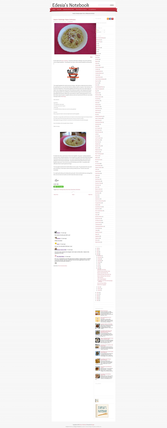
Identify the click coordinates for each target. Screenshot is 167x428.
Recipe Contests (98, 189)
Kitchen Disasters (98, 132)
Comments (99, 32)
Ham (96, 114)
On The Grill (97, 163)
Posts (98, 30)
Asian (96, 43)
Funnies (96, 102)
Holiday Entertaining (99, 116)
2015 (98, 251)
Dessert (96, 83)
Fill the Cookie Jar (98, 96)
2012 (98, 292)
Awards (96, 45)
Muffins (96, 157)
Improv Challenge (64, 60)
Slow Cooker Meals (98, 210)
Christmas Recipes (98, 67)
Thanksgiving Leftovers (99, 226)
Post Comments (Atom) (62, 265)
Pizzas (96, 177)
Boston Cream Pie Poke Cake (102, 272)
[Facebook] (110, 19)
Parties (96, 169)
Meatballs (97, 143)
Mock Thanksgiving (98, 153)
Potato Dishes (97, 181)
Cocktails (97, 69)
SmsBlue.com (98, 426)
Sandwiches (97, 198)
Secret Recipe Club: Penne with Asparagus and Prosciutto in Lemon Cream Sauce (106, 331)
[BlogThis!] (55, 184)
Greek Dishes (97, 108)
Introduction (97, 124)
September (100, 260)
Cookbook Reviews (98, 73)
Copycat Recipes (98, 77)
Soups (96, 214)
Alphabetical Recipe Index (68, 9)
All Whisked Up (98, 39)
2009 (98, 297)
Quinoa (96, 187)
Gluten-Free (97, 106)
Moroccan (97, 155)
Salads (96, 197)
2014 (98, 253)
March (99, 287)
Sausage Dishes (98, 202)
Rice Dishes (97, 193)
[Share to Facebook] (57, 184)
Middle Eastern (98, 149)
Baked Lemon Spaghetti (101, 284)
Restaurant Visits (98, 191)
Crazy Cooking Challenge (100, 79)
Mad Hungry (63, 96)
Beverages (97, 53)
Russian (96, 195)
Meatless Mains (98, 145)
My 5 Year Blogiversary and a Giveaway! (106, 318)
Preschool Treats (98, 183)
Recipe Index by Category (81, 9)
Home (54, 9)
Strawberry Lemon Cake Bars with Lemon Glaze (107, 345)
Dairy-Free (97, 81)
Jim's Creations (98, 128)
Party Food (97, 171)
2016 (98, 250)
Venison (96, 240)
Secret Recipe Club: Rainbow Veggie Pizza (106, 374)
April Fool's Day (98, 41)
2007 (97, 300)
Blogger (92, 424)
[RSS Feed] (108, 19)
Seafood (96, 204)
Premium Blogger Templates (90, 426)
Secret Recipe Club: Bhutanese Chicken (106, 367)
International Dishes (99, 122)
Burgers (96, 61)
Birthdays (97, 55)
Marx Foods (97, 142)
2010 (98, 295)
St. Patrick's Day (98, 220)
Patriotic (96, 175)
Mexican (96, 147)
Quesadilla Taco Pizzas (101, 269)
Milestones (97, 151)
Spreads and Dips (98, 216)
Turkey (96, 230)
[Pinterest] (112, 19)
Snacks (96, 212)
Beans (96, 49)
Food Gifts (97, 98)
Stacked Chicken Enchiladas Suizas (103, 271)
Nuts (96, 161)
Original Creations (98, 167)
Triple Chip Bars (100, 277)
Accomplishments (92, 9)
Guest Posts (97, 110)
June (98, 265)
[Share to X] (56, 184)
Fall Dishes (97, 94)
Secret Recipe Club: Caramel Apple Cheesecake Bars (107, 352)
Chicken (96, 65)
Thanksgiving (97, 224)
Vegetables (97, 236)
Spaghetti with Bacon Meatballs (106, 324)
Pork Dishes (78, 189)
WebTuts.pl (71, 426)
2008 (98, 298)
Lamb (96, 134)
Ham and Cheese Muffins (101, 283)
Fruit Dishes (97, 100)
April (98, 268)
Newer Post (56, 194)
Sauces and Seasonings (99, 200)
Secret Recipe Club (98, 206)
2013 (98, 254)
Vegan (96, 234)
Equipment (97, 92)
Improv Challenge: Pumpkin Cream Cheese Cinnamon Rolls (107, 339)
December (100, 255)
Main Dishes (68, 189)
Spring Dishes (97, 218)
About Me (59, 9)
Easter (96, 85)
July (98, 263)
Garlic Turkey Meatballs (101, 279)
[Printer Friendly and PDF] (72, 187)
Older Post (90, 194)
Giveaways (97, 104)
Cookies (96, 75)
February (99, 288)
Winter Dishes (97, 242)
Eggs (96, 90)
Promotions (97, 185)
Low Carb (97, 136)
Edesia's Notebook (82, 424)
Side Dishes (97, 208)
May (98, 266)
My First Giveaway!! (104, 310)
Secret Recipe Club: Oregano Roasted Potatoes (106, 359)
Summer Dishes (98, 222)
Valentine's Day (98, 232)
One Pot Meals (98, 165)
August (99, 262)
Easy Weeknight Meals (99, 86)
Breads (96, 57)
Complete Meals (98, 71)
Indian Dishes (97, 120)
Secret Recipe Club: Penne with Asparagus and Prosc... (105, 281)
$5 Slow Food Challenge (99, 37)
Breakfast (97, 59)
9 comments (70, 21)
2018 (98, 248)
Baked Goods (97, 47)
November (100, 257)
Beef (96, 51)
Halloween (97, 112)
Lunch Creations (98, 138)
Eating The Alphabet (99, 88)
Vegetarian (97, 238)
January (99, 290)
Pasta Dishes (73, 189)
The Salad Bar (98, 228)
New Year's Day (98, 159)
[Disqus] (73, 213)
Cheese (96, 63)
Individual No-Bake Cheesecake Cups (104, 274)
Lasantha (83, 426)
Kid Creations (97, 130)
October (99, 259)
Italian (64, 189)
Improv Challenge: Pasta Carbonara (64, 19)
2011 (98, 294)
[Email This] (54, 184)
